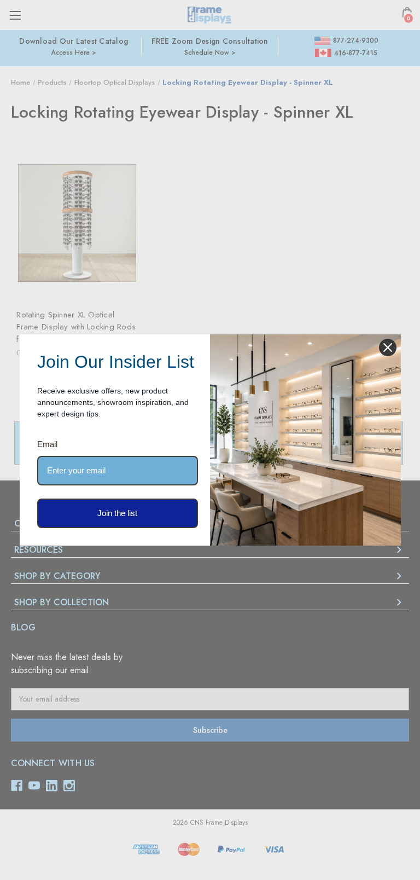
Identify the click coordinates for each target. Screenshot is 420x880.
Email (47, 444)
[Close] (388, 347)
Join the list (117, 513)
